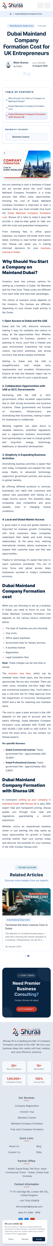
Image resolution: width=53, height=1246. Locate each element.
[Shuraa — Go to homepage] (12, 5)
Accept (39, 1239)
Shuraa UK (31, 803)
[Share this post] (28, 74)
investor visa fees (19, 673)
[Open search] (40, 5)
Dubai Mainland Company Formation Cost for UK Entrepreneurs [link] (29, 14)
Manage (25, 1239)
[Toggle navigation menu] (48, 5)
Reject (11, 1239)
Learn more (22, 1234)
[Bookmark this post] (24, 73)
